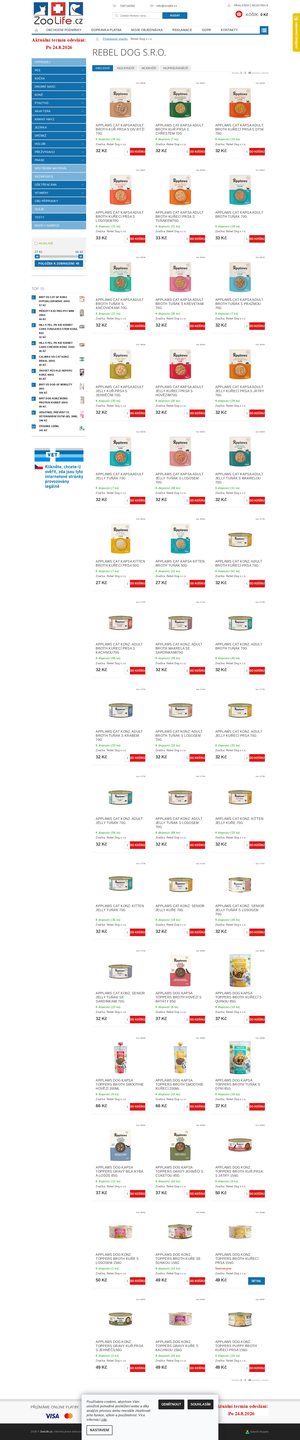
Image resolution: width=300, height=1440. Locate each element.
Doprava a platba (106, 30)
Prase (39, 160)
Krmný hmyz (44, 119)
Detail (256, 1281)
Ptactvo (41, 103)
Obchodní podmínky (63, 30)
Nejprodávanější (175, 68)
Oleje (39, 209)
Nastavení (99, 1430)
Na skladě (46, 243)
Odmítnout (171, 1404)
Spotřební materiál (51, 168)
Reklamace (182, 30)
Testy (39, 217)
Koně (39, 94)
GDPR (206, 30)
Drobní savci (45, 86)
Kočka (40, 78)
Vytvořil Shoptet (259, 1431)
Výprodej (42, 62)
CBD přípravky (46, 201)
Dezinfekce (44, 176)
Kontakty (229, 30)
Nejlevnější (125, 68)
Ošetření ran (46, 184)
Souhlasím (200, 1404)
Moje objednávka (147, 30)
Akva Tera (43, 111)
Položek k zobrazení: (58, 263)
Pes (37, 70)
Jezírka (41, 127)
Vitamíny (42, 192)
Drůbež (41, 135)
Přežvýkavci (45, 152)
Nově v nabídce (47, 225)
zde (104, 1419)
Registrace (260, 5)
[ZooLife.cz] (58, 13)
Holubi (40, 143)
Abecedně (103, 68)
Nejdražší (149, 68)
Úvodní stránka (36, 29)
